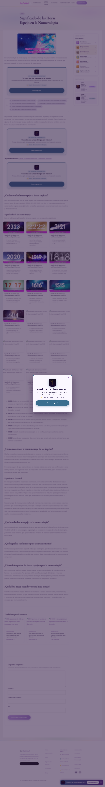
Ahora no (52, 408)
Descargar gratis (52, 403)
